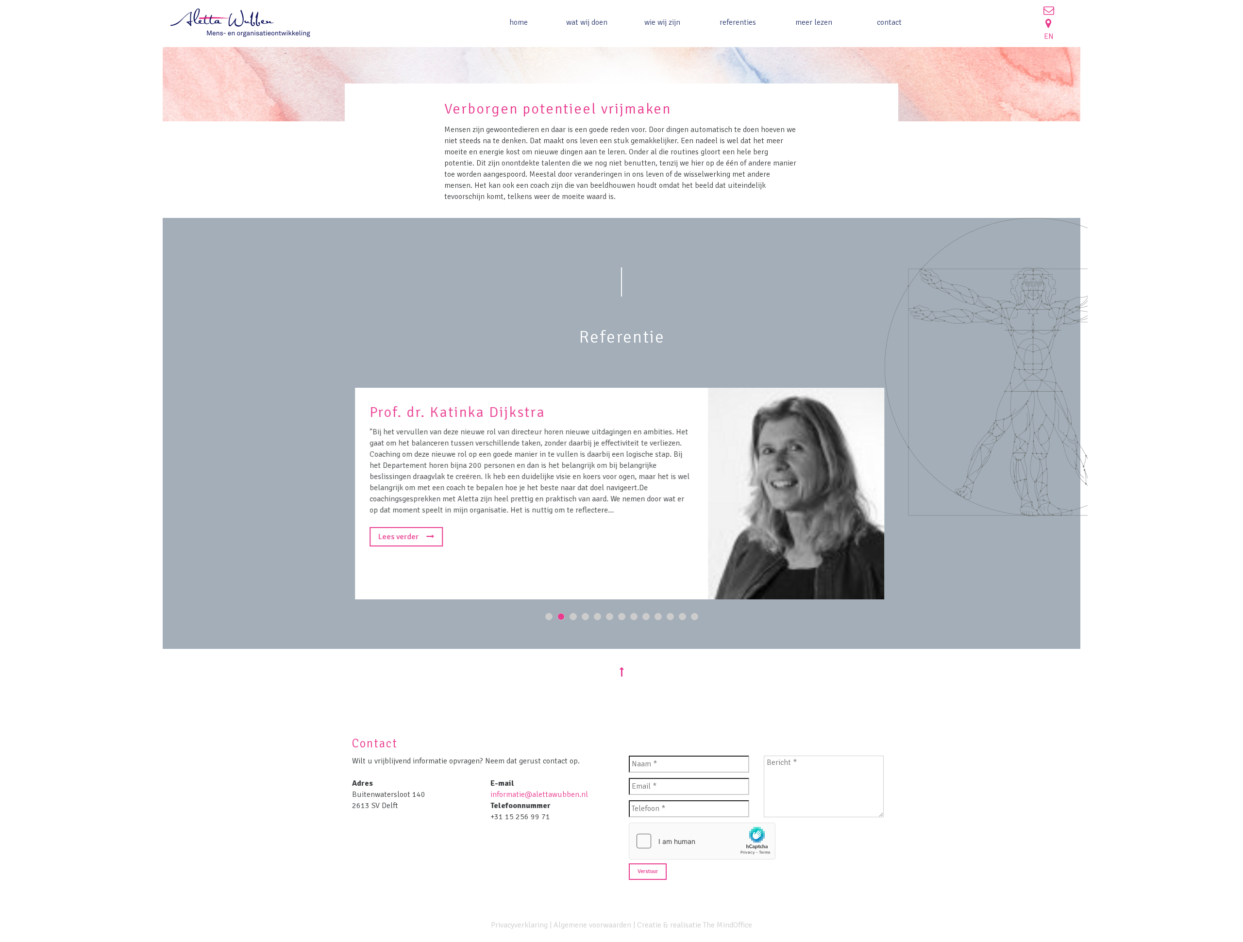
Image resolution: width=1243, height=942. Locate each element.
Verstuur (648, 871)
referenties (738, 22)
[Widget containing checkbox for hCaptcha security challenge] (702, 841)
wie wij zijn (662, 22)
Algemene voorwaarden (592, 925)
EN (1049, 36)
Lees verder (399, 537)
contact (889, 22)
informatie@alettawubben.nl (539, 794)
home (518, 22)
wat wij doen (586, 22)
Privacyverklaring (519, 925)
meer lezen (813, 22)
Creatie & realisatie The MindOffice (694, 925)
